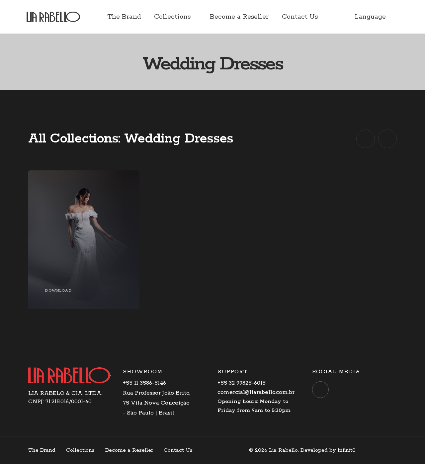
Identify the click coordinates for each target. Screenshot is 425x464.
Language (370, 17)
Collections (172, 17)
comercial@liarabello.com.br (256, 392)
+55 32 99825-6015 (241, 383)
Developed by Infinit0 (328, 450)
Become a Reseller (239, 17)
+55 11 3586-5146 (144, 383)
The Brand (124, 17)
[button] (365, 139)
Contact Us (300, 17)
